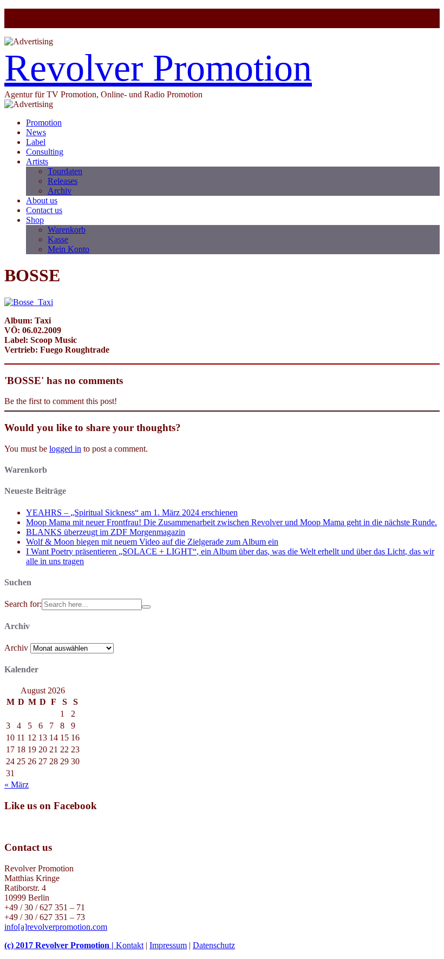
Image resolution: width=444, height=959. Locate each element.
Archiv (59, 190)
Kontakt (129, 945)
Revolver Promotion (158, 68)
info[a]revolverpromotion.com (55, 926)
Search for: (23, 604)
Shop (35, 219)
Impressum (168, 945)
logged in (65, 448)
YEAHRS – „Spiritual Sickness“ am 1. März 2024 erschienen (132, 512)
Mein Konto (68, 249)
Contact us (44, 210)
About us (41, 200)
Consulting (44, 151)
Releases (62, 181)
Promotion (44, 122)
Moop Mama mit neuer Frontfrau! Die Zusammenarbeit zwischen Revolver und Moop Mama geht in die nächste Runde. (231, 522)
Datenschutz (214, 945)
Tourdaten (65, 171)
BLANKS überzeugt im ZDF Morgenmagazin (105, 532)
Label (35, 142)
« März (16, 784)
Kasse (58, 239)
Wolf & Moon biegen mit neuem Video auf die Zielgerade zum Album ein (152, 541)
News (36, 132)
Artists (37, 161)
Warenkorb (67, 229)
